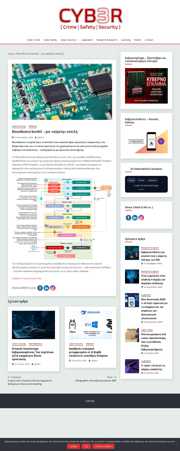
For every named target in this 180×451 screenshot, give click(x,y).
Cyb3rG (40, 137)
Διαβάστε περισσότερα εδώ (26, 278)
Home (11, 53)
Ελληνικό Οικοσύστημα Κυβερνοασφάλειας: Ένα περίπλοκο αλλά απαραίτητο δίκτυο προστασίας (33, 354)
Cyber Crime (33, 39)
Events (137, 39)
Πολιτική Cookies (103, 446)
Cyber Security (68, 39)
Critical (141, 180)
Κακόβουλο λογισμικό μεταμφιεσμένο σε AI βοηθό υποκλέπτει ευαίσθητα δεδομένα (88, 352)
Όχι (86, 446)
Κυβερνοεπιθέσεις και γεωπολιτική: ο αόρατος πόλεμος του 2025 (154, 255)
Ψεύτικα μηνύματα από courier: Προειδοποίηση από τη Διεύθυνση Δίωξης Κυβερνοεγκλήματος (153, 342)
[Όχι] (176, 444)
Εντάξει (73, 446)
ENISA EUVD (149, 189)
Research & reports (107, 39)
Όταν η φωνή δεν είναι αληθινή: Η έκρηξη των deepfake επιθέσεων (153, 279)
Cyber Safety (50, 39)
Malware (33, 126)
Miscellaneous (35, 343)
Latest (131, 180)
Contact (149, 39)
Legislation (87, 39)
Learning (126, 39)
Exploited (152, 180)
